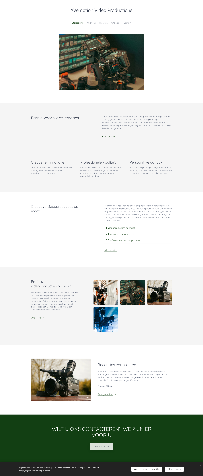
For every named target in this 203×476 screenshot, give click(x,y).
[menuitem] (78, 23)
